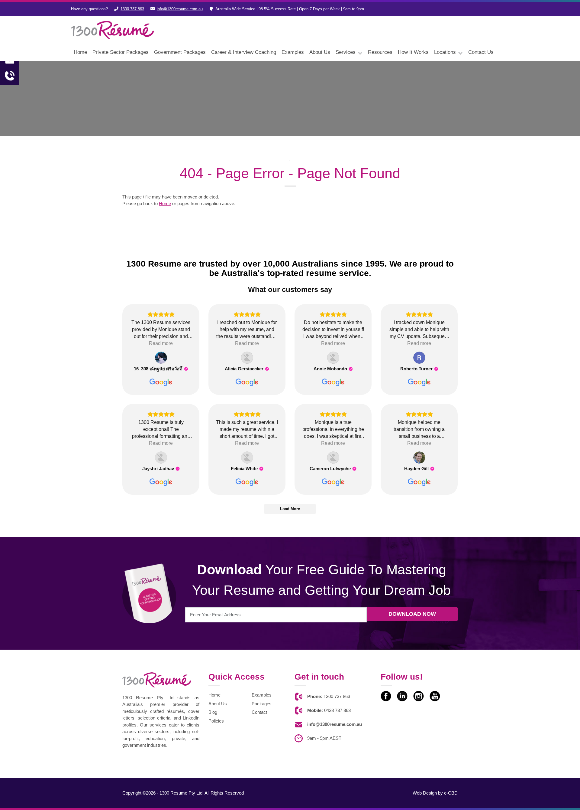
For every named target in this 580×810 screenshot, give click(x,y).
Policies (216, 720)
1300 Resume (112, 30)
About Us (217, 703)
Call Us (10, 76)
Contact (259, 712)
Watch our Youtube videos (435, 696)
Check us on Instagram (418, 696)
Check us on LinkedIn (402, 696)
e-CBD (451, 792)
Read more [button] (161, 343)
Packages (262, 703)
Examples (262, 694)
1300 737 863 (132, 9)
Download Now (412, 614)
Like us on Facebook (386, 696)
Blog (212, 712)
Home (165, 203)
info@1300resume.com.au (180, 9)
